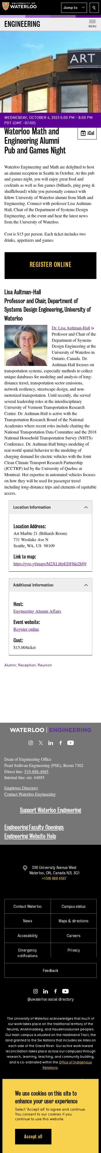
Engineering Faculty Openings (34, 827)
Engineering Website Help (30, 836)
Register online (26, 629)
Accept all (33, 1136)
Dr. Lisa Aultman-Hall (71, 328)
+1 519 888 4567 (54, 878)
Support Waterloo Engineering (50, 810)
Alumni (10, 665)
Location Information (32, 507)
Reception (27, 665)
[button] (74, 8)
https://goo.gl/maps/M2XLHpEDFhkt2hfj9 (49, 563)
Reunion (45, 665)
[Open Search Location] (94, 8)
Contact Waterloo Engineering (30, 794)
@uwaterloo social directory (50, 999)
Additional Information (33, 585)
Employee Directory (21, 788)
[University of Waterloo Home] (19, 7)
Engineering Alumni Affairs (37, 611)
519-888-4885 (36, 771)
